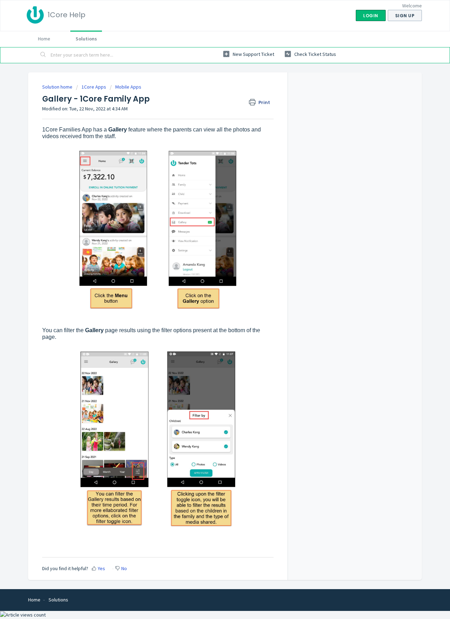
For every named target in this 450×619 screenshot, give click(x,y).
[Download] (212, 221)
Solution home (57, 87)
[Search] (43, 55)
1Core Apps (94, 87)
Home (44, 39)
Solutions (86, 39)
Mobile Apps (128, 87)
